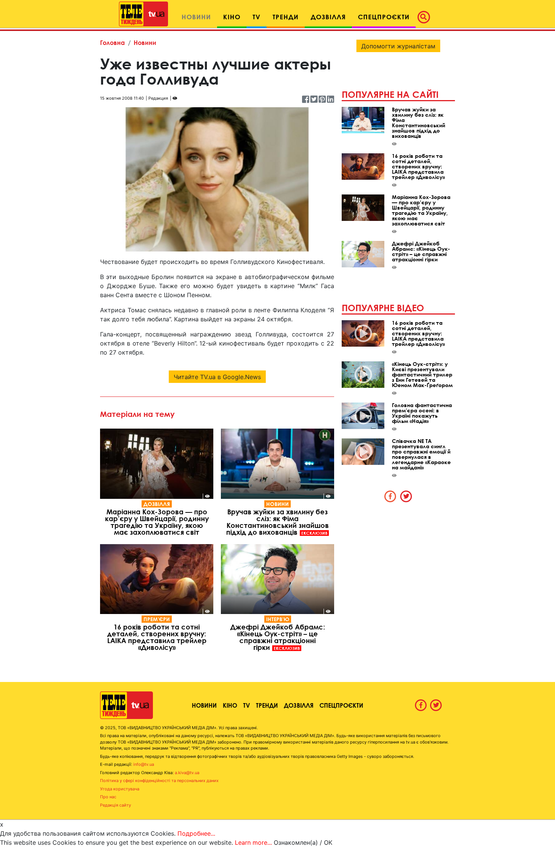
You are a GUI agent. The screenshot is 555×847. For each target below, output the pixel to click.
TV (246, 705)
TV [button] (257, 16)
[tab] (390, 496)
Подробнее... (196, 833)
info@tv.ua (143, 764)
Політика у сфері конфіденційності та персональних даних (159, 780)
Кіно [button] (231, 16)
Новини (145, 42)
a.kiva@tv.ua (187, 772)
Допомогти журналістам (398, 46)
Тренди (267, 705)
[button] (426, 17)
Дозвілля (156, 504)
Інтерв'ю (277, 619)
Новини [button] (196, 16)
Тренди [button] (286, 16)
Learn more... (253, 842)
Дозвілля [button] (328, 16)
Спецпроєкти (341, 705)
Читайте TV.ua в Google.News (217, 377)
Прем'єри (156, 619)
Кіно (230, 705)
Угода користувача (119, 788)
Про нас (108, 796)
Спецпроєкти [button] (384, 16)
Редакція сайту (115, 805)
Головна (112, 42)
